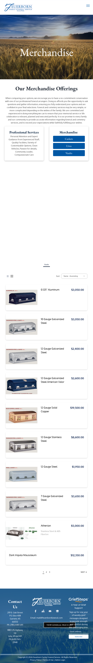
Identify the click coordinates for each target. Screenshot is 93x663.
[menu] (88, 6)
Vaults (46, 264)
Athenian (46, 525)
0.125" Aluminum (50, 289)
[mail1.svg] (50, 612)
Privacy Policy (35, 660)
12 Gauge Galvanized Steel (52, 350)
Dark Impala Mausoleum (22, 555)
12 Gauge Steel (49, 466)
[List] (8, 276)
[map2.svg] (43, 612)
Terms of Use (48, 660)
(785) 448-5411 (16, 625)
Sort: (58, 276)
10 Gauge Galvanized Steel (52, 320)
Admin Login (60, 660)
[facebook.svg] (35, 612)
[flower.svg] (57, 612)
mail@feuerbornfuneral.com (49, 617)
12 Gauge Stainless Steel (51, 438)
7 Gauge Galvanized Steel (52, 497)
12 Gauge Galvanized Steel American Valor (52, 379)
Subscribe (78, 637)
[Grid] (12, 276)
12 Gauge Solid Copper (49, 409)
